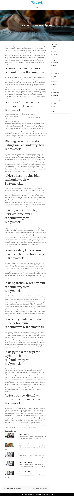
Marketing (55, 62)
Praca (54, 76)
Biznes (54, 46)
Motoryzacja (56, 68)
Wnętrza (55, 109)
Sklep (54, 87)
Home (37, 7)
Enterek (37, 2)
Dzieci (54, 51)
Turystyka (55, 98)
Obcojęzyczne (56, 73)
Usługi (54, 106)
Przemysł (55, 81)
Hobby (54, 57)
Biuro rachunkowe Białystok (25, 453)
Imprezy (55, 60)
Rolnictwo (55, 84)
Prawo (54, 79)
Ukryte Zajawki (56, 100)
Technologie (56, 92)
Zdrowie (55, 111)
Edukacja (55, 54)
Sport (54, 90)
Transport (55, 95)
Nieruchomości (56, 70)
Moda (54, 65)
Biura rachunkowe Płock (24, 443)
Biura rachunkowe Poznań (25, 434)
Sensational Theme (50, 494)
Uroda (54, 103)
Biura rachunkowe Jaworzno (13, 488)
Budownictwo (56, 49)
